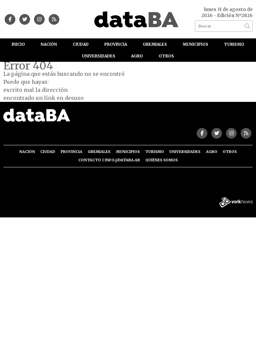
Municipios (195, 44)
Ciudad (81, 44)
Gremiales (155, 44)
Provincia (115, 44)
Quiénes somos (161, 160)
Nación (49, 44)
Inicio (18, 44)
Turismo (234, 44)
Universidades (98, 55)
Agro (137, 55)
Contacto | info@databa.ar (109, 160)
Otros (166, 55)
